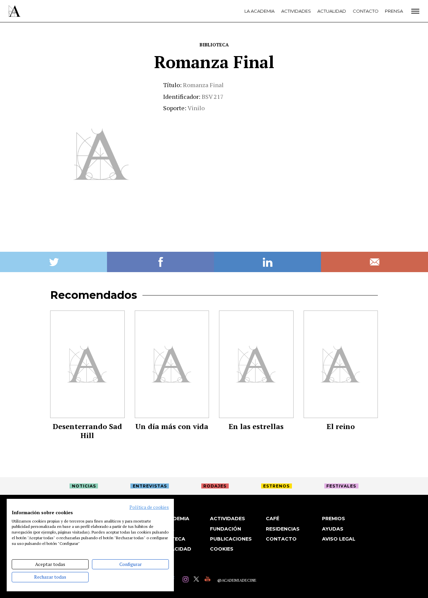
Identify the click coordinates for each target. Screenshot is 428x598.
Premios (333, 519)
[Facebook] (175, 580)
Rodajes (214, 485)
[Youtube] (208, 580)
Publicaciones (231, 539)
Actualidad (331, 11)
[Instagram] (186, 580)
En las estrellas (256, 426)
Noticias (84, 485)
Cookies (221, 549)
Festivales (341, 485)
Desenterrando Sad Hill (87, 430)
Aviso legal (338, 539)
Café (272, 519)
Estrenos (276, 485)
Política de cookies (149, 507)
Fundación (225, 529)
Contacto (366, 11)
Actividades (296, 11)
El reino (341, 426)
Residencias (283, 529)
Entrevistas (150, 485)
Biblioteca (214, 44)
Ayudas (332, 529)
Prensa (394, 11)
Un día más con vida (171, 426)
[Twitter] (197, 580)
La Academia (259, 11)
